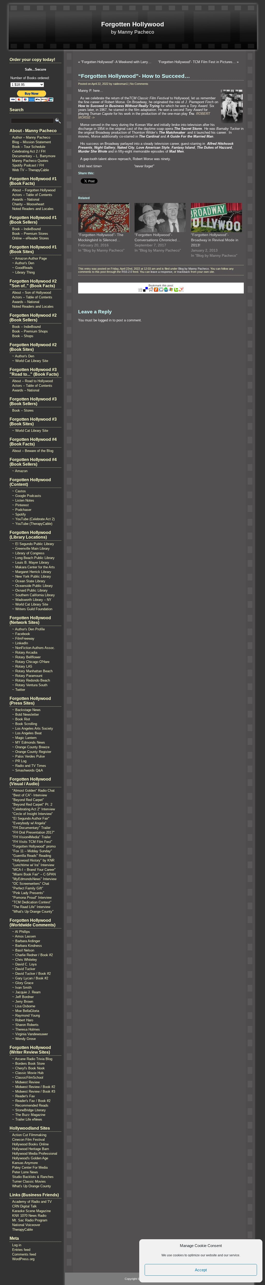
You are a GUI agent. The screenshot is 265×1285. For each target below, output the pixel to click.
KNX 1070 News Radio (29, 1216)
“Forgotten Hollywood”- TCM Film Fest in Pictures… (197, 62)
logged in (105, 320)
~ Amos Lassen (24, 936)
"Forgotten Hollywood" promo (34, 846)
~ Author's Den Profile (28, 629)
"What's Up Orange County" (33, 911)
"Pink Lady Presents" (28, 893)
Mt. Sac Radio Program (29, 1220)
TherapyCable (22, 1229)
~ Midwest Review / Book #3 (33, 1091)
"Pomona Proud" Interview (31, 897)
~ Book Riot (21, 719)
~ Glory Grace (22, 983)
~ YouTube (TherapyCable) (32, 524)
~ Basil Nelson (23, 950)
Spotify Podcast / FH (28, 165)
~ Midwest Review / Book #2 (33, 1087)
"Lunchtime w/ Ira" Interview (33, 865)
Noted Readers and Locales (33, 209)
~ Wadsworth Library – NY (31, 600)
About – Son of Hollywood (31, 292)
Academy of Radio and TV (32, 1202)
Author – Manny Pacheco (31, 137)
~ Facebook (21, 634)
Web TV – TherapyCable (30, 170)
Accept (201, 1270)
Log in (16, 1245)
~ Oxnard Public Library (30, 590)
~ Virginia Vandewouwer (30, 1034)
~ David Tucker (23, 969)
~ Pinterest (20, 505)
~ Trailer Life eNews (27, 1119)
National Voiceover (26, 1225)
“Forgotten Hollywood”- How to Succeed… (134, 76)
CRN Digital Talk (24, 1206)
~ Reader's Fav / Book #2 (31, 1101)
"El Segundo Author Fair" (30, 818)
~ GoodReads (22, 268)
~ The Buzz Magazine (28, 1115)
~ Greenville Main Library (31, 548)
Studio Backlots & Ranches (33, 1177)
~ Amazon (19, 471)
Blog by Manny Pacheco (193, 268)
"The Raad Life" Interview (31, 907)
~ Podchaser (21, 510)
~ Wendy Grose (24, 1039)
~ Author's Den (23, 263)
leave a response (161, 271)
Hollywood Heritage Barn (30, 1149)
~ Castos (19, 491)
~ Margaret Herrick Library (31, 572)
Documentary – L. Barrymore (33, 156)
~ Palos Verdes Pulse (28, 756)
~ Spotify (19, 514)
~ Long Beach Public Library (33, 558)
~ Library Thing (23, 272)
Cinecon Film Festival (28, 1140)
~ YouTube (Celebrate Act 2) (33, 519)
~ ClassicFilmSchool (27, 1077)
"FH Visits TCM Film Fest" (32, 842)
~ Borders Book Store (28, 1063)
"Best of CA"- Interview (29, 795)
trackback (183, 271)
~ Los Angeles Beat (27, 733)
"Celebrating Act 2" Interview (33, 809)
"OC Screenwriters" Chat (30, 884)
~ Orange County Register (31, 752)
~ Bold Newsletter (25, 714)
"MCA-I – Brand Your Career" (34, 870)
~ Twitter (18, 690)
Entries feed (21, 1250)
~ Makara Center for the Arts (33, 567)
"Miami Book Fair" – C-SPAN (34, 874)
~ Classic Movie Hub (27, 1073)
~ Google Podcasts (26, 496)
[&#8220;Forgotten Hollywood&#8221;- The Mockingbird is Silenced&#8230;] (103, 217)
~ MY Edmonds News (28, 742)
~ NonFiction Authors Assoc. (33, 648)
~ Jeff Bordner (23, 997)
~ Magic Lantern (24, 738)
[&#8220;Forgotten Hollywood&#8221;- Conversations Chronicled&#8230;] (160, 217)
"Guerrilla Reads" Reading (31, 856)
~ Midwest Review (26, 1082)
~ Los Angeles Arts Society (32, 728)
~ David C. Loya (24, 964)
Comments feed (24, 1254)
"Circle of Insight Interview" (32, 814)
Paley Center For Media (30, 1167)
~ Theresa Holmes (26, 1029)
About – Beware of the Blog (32, 451)
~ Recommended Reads (30, 1105)
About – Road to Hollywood (32, 381)
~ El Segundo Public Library (33, 544)
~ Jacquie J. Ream (26, 992)
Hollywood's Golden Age (30, 1158)
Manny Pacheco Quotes (30, 161)
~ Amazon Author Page (29, 258)
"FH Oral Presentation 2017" (33, 832)
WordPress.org (23, 1259)
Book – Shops (22, 336)
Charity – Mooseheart (28, 204)
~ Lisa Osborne (23, 1006)
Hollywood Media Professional (34, 1153)
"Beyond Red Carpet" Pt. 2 (32, 804)
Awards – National (25, 199)
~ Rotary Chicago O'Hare (30, 662)
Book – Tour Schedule (28, 147)
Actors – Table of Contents (32, 195)
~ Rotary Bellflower (26, 657)
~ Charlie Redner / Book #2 (32, 955)
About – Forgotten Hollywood (33, 190)
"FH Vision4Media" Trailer (31, 837)
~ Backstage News (26, 710)
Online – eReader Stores (30, 238)
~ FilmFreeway (23, 638)
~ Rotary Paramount (27, 676)
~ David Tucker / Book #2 (31, 974)
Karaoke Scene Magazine (31, 1211)
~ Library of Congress (28, 553)
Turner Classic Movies (29, 1181)
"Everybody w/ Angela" (29, 823)
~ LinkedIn (20, 643)
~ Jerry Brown (22, 1001)
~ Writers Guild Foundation (32, 609)
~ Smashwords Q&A (27, 770)
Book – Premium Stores (30, 234)
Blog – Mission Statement (31, 142)
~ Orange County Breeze (30, 747)
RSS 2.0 (127, 271)
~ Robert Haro (22, 1020)
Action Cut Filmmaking (29, 1135)
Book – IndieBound (26, 229)
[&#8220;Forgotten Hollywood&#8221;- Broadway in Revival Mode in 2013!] (216, 217)
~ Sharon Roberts (25, 1025)
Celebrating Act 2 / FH (28, 151)
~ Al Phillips (21, 932)
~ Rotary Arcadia (24, 652)
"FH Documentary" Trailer (31, 828)
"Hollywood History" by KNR (33, 860)
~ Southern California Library (33, 595)
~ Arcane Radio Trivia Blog (32, 1059)
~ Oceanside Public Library (32, 586)
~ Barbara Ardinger (26, 941)
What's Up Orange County (31, 1186)
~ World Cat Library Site (30, 361)
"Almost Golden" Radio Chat (33, 790)
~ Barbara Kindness (27, 946)
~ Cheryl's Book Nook (28, 1068)
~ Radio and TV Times (29, 766)
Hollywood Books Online (30, 1144)
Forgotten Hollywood (132, 24)
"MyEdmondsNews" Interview (34, 879)
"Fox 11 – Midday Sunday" (32, 851)
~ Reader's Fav (23, 1096)
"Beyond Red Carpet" (28, 800)
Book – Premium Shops (30, 331)
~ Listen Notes (23, 500)
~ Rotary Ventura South (29, 685)
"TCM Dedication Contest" (31, 902)
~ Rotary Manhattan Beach (32, 671)
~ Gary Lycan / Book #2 (30, 978)
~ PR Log (19, 761)
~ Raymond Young (26, 1015)
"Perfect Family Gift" (27, 888)
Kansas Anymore (25, 1163)
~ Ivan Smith (22, 987)
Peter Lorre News (25, 1172)
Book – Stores (23, 410)
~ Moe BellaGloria (25, 1011)
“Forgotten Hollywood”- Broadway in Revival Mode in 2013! (214, 240)
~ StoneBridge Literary (29, 1110)
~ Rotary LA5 (22, 666)
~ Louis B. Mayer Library (30, 562)
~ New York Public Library (31, 576)
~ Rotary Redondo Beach (31, 680)
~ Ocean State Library (28, 581)
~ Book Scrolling (24, 724)
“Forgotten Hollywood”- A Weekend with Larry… (116, 62)
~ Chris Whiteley (24, 960)
